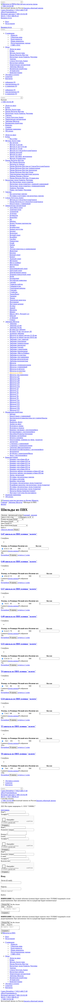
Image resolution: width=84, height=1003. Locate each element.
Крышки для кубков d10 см (20, 461)
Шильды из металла (17, 369)
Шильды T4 (14, 388)
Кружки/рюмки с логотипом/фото (22, 432)
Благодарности (16, 39)
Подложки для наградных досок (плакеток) (26, 483)
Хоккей (12, 308)
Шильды (13, 363)
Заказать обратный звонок (33, 8)
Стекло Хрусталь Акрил (14, 117)
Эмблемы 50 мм (16, 327)
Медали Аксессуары (12, 109)
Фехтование (14, 302)
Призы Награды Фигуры (14, 111)
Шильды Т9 (14, 398)
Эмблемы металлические (19, 359)
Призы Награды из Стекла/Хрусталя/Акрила (26, 202)
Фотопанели (14, 451)
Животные (14, 251)
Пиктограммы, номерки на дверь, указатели (26, 440)
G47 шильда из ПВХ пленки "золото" (19, 534)
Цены (7, 47)
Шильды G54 (15, 386)
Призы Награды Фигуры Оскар (21, 172)
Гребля (12, 245)
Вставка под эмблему (18, 329)
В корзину (13, 555)
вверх (3, 810)
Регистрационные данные (20, 43)
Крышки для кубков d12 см (20, 463)
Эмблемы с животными (18, 349)
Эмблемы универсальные (19, 343)
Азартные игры (15, 209)
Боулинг (13, 231)
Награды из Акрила (17, 164)
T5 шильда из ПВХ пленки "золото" (18, 726)
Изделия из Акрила (17, 428)
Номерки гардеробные (18, 436)
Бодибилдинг (15, 227)
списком (34, 515)
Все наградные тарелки (18, 194)
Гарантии (8, 76)
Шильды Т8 (14, 396)
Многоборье (14, 265)
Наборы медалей (16, 152)
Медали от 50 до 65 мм (18, 147)
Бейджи (12, 414)
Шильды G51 (15, 385)
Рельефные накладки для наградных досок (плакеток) (30, 485)
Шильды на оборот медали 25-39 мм (23, 335)
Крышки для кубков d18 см (20, 469)
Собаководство (15, 286)
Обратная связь (16, 37)
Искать (16, 530)
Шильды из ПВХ (16, 373)
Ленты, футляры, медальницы (21, 156)
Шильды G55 (15, 406)
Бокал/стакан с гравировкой (20, 204)
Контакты (9, 78)
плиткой (27, 515)
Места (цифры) (15, 263)
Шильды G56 (15, 408)
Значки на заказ (15, 424)
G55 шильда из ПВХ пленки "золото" (19, 644)
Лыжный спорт (15, 259)
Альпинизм (14, 211)
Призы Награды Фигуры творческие (23, 170)
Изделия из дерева (16, 426)
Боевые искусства (16, 229)
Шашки (12, 312)
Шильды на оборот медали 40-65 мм (23, 337)
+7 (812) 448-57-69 (20, 10)
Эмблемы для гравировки (19, 357)
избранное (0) (10, 82)
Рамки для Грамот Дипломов (20, 190)
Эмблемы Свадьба (16, 347)
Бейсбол (13, 221)
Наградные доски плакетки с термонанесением (27, 186)
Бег (11, 219)
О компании (9, 33)
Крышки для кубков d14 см (20, 465)
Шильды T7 (14, 394)
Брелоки (13, 420)
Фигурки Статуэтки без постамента (23, 493)
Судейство (14, 292)
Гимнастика (14, 241)
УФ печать (9, 131)
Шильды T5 (14, 390)
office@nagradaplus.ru (9, 12)
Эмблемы (13, 324)
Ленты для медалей (17, 475)
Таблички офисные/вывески (20, 447)
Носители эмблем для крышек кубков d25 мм (26, 471)
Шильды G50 (15, 383)
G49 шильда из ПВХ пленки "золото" (19, 616)
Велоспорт (14, 233)
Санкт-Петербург (7, 10)
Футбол (12, 306)
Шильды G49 (15, 381)
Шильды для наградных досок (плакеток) (25, 489)
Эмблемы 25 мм (16, 326)
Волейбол (13, 237)
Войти (3, 895)
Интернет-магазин (8, 14)
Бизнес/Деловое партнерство (20, 223)
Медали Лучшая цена (18, 158)
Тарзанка (13, 296)
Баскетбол (13, 217)
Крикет (12, 257)
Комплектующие (11, 457)
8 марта (12, 320)
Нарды (12, 266)
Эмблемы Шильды (12, 121)
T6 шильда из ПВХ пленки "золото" (18, 754)
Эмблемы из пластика (18, 355)
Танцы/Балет (14, 294)
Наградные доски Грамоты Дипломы (19, 113)
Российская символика (18, 280)
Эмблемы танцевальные (19, 351)
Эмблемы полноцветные (19, 361)
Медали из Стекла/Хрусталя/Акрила (23, 150)
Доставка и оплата (12, 75)
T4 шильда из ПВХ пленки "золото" (18, 671)
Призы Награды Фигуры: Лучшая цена (24, 178)
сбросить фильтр (7, 530)
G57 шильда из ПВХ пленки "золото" (19, 589)
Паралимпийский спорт (19, 268)
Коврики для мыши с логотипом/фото (24, 430)
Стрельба (13, 290)
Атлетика (13, 213)
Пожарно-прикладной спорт (20, 274)
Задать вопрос (13, 551)
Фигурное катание (17, 304)
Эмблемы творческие (18, 345)
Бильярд (13, 225)
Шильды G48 (15, 379)
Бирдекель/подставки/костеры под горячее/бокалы (28, 418)
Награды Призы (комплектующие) (22, 491)
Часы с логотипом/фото (18, 455)
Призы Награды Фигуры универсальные (25, 168)
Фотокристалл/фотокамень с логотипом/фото (26, 449)
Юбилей (13, 316)
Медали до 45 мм (16, 145)
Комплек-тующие (8, 126)
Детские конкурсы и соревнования (23, 249)
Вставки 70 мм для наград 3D (21, 331)
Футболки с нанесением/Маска (21, 453)
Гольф (12, 243)
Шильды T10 (14, 400)
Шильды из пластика (17, 371)
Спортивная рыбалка (17, 288)
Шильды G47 (15, 377)
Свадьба (13, 282)
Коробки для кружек (17, 481)
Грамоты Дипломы (17, 188)
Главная (4, 502)
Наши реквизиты (17, 41)
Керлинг (13, 253)
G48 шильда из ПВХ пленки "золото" (19, 561)
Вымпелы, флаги (16, 422)
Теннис (12, 298)
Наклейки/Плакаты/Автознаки (21, 434)
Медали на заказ (16, 154)
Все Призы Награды (17, 162)
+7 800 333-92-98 (7, 6)
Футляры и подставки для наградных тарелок (27, 196)
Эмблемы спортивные (18, 341)
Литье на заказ (10, 105)
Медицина (14, 261)
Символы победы (16, 284)
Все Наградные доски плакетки (21, 182)
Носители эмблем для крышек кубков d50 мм (26, 473)
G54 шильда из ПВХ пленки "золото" (19, 699)
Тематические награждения (15, 119)
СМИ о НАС (15, 45)
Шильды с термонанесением (20, 365)
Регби (12, 276)
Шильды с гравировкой (18, 367)
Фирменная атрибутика (14, 123)
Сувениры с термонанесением (21, 445)
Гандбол (13, 239)
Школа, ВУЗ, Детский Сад (19, 314)
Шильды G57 (15, 410)
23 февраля (14, 318)
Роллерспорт (14, 278)
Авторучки (14, 442)
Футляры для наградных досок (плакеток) (25, 487)
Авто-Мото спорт (16, 207)
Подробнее (5, 555)
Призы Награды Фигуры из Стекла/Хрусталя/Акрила (30, 166)
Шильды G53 (15, 404)
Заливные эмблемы (17, 333)
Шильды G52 (15, 402)
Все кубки (13, 139)
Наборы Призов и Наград (19, 176)
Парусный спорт (16, 270)
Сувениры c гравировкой (19, 444)
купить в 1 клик (23, 555)
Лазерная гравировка (13, 129)
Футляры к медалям (17, 479)
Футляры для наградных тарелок (22, 477)
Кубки (7, 107)
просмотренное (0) (12, 84)
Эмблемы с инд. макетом (19, 339)
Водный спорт (15, 235)
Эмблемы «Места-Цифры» (20, 353)
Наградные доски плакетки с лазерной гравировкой (29, 184)
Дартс (12, 247)
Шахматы (13, 310)
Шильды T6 (14, 392)
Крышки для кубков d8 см (19, 459)
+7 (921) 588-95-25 (12, 16)
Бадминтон (14, 215)
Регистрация (10, 23)
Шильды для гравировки (19, 375)
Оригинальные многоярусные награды (24, 174)
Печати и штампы (16, 438)
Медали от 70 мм (16, 148)
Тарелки (8, 115)
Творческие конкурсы (18, 300)
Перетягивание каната (18, 272)
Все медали (14, 143)
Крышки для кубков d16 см (20, 467)
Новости (13, 35)
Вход (7, 22)
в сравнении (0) (11, 86)
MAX (3, 16)
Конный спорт (15, 255)
